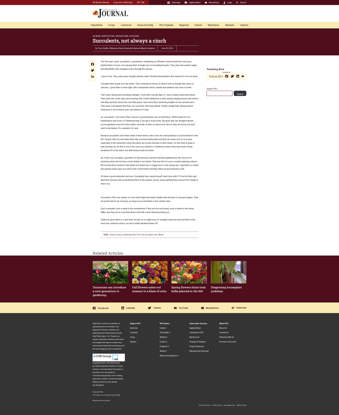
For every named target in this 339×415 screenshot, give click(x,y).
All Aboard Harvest (101, 2)
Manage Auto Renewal (199, 351)
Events (198, 25)
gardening (127, 235)
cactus (119, 235)
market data (113, 363)
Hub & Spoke (105, 400)
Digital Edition (195, 328)
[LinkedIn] (92, 76)
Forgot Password (196, 346)
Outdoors (134, 36)
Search (240, 94)
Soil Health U (165, 332)
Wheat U (163, 351)
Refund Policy (241, 405)
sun (155, 235)
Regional (184, 25)
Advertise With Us (226, 337)
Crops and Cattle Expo (123, 2)
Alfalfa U (163, 337)
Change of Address (197, 342)
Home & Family (145, 25)
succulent (149, 235)
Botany (112, 235)
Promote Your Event (227, 342)
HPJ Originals (166, 25)
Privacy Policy (217, 405)
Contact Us (223, 332)
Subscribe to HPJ (196, 332)
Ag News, (97, 36)
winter (161, 235)
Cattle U (163, 328)
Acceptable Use (229, 405)
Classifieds (96, 25)
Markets (229, 25)
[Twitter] (92, 70)
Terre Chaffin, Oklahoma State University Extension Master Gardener (126, 48)
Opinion (244, 25)
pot (138, 235)
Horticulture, (108, 36)
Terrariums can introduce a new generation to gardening (109, 291)
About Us (223, 328)
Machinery (213, 25)
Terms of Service (205, 405)
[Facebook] (92, 64)
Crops (111, 25)
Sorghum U (164, 346)
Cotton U (163, 342)
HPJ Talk (140, 2)
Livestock (126, 25)
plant (134, 235)
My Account (194, 337)
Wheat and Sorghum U (169, 356)
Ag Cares (134, 328)
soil (142, 235)
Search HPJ (212, 89)
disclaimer (100, 385)
